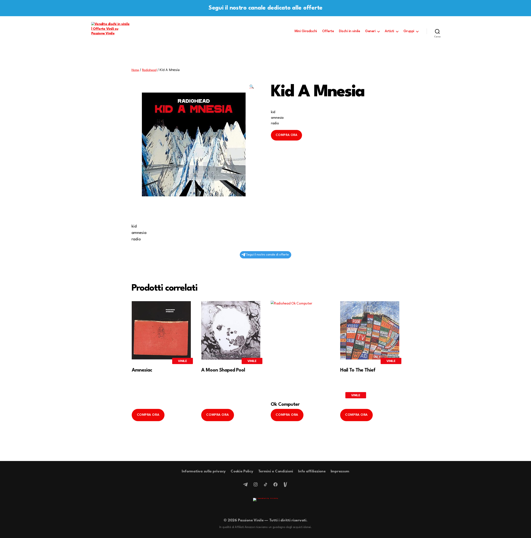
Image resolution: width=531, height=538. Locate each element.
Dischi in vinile (349, 31)
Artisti (389, 31)
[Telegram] (245, 484)
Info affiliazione (311, 471)
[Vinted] (285, 484)
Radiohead (149, 70)
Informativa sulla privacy (204, 471)
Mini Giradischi (306, 31)
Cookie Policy (242, 471)
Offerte (328, 31)
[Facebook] (275, 484)
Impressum (340, 471)
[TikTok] (265, 484)
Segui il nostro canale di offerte (267, 254)
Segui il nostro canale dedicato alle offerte (265, 8)
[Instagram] (255, 484)
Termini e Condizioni (275, 471)
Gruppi (408, 31)
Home (135, 70)
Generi (370, 31)
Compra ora (286, 135)
